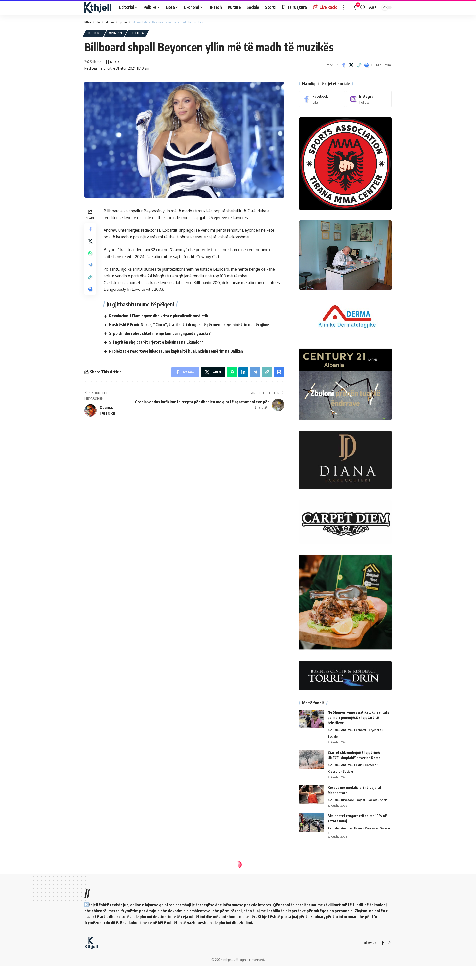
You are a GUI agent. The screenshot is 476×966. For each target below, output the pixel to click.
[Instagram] (369, 99)
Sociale (333, 736)
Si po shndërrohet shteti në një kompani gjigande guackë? (160, 333)
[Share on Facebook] (343, 65)
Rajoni (360, 800)
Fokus (358, 765)
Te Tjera (137, 33)
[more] (343, 7)
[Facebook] (322, 99)
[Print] (366, 65)
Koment (370, 765)
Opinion (115, 33)
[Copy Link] (358, 65)
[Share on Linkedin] (243, 372)
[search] (362, 7)
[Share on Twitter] (351, 65)
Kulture (94, 33)
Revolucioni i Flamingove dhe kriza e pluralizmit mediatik (158, 315)
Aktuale (333, 730)
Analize (346, 730)
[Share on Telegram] (90, 265)
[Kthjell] (97, 7)
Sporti (384, 800)
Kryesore (374, 730)
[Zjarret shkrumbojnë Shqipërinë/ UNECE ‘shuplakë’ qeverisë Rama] (311, 759)
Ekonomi (360, 730)
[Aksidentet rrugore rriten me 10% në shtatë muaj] (311, 822)
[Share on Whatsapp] (90, 253)
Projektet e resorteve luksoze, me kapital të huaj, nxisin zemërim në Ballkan (176, 351)
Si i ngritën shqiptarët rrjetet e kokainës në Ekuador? (156, 342)
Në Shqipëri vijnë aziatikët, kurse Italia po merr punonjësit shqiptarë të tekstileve (359, 717)
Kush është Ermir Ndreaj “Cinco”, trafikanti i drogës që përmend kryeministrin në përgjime (189, 324)
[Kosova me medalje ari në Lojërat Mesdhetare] (311, 794)
